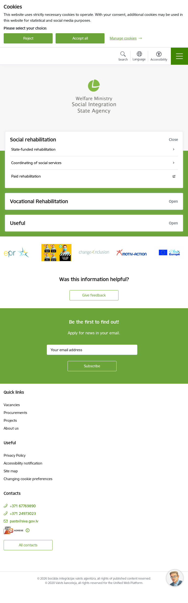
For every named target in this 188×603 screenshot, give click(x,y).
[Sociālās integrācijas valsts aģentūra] (31, 56)
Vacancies (12, 404)
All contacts (28, 545)
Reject (28, 38)
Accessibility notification (23, 463)
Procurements (15, 412)
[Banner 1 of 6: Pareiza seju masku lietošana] (56, 252)
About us (11, 428)
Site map (11, 471)
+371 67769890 (23, 506)
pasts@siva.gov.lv (24, 521)
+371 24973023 (23, 513)
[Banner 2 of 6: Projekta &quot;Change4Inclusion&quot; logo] (94, 252)
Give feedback (94, 295)
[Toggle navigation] (179, 56)
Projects (10, 420)
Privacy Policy (14, 455)
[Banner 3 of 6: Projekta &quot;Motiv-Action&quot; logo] (132, 252)
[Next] (178, 253)
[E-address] (13, 530)
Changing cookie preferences (28, 478)
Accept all (80, 38)
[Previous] (9, 253)
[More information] (27, 530)
